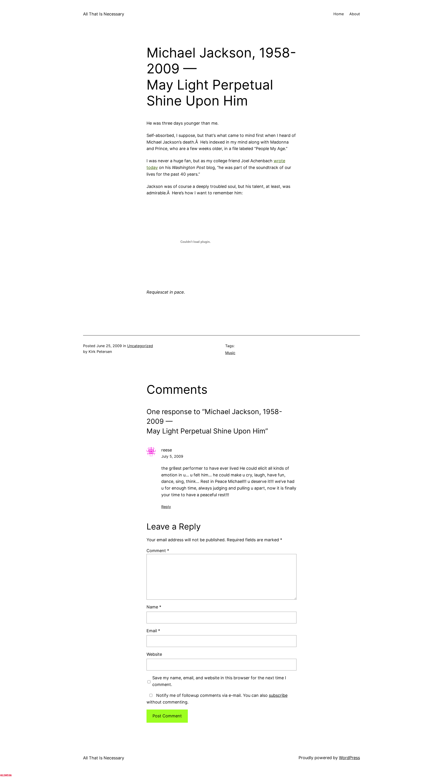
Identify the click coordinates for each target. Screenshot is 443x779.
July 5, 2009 (172, 456)
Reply (166, 506)
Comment (158, 550)
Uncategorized (140, 345)
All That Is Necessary (103, 14)
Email (153, 630)
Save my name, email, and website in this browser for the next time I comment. (219, 681)
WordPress (349, 757)
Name (154, 607)
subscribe (278, 695)
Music (230, 352)
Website (154, 654)
